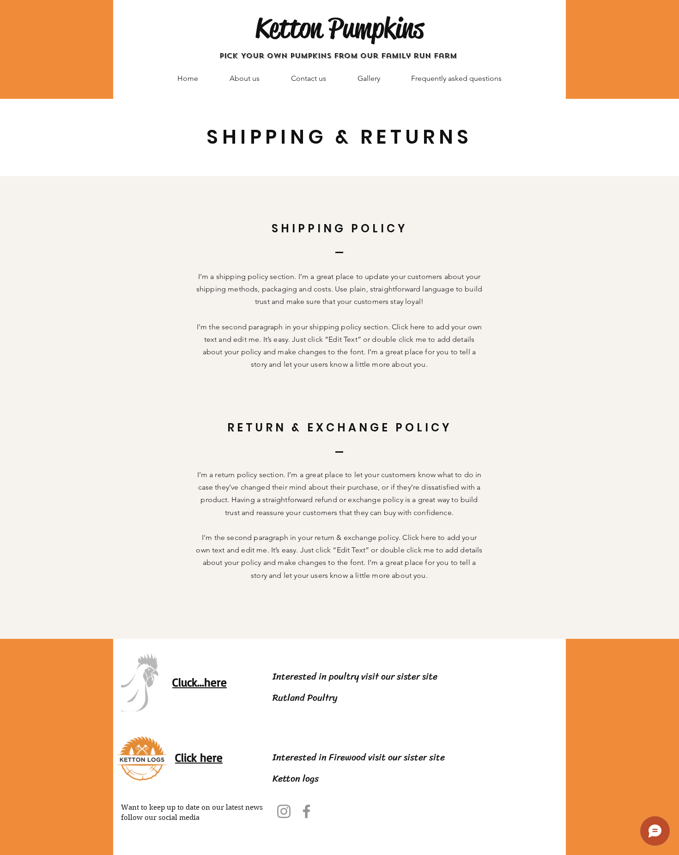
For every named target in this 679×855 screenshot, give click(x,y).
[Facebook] (306, 811)
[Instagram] (284, 811)
